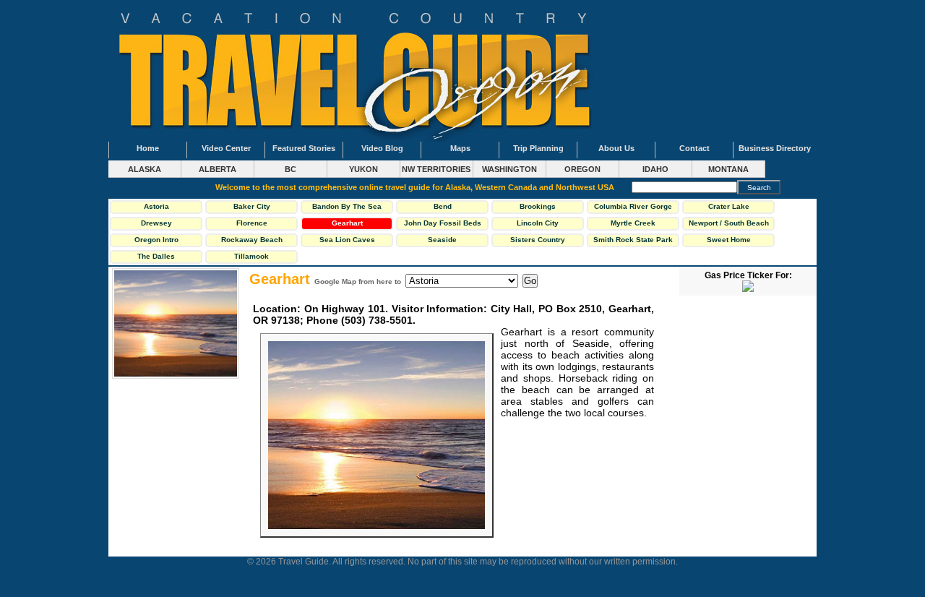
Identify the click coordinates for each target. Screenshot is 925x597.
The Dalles (156, 256)
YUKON (363, 169)
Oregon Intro (156, 240)
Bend (443, 206)
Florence (251, 223)
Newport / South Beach (729, 223)
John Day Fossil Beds (442, 223)
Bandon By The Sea (347, 206)
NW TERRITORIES (436, 169)
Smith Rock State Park (633, 240)
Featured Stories (303, 148)
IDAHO (655, 169)
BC (290, 169)
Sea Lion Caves (347, 240)
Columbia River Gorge (633, 206)
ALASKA (144, 169)
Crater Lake (728, 206)
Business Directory (775, 148)
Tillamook (251, 256)
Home (148, 148)
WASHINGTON (509, 169)
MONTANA (728, 169)
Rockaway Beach (252, 240)
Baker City (251, 206)
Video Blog (382, 148)
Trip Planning (538, 148)
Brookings (538, 206)
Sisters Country (537, 240)
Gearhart (347, 223)
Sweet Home (729, 240)
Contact (694, 148)
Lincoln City (538, 223)
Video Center (226, 148)
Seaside (442, 240)
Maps (460, 148)
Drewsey (156, 223)
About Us (616, 148)
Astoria (156, 206)
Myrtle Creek (633, 223)
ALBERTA (217, 169)
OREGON (582, 169)
